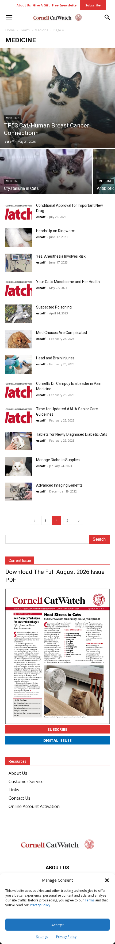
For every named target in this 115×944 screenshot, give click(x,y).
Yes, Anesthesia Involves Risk (61, 256)
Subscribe (57, 729)
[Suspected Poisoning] (18, 313)
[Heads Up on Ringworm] (18, 237)
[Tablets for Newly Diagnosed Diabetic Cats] (18, 441)
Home (10, 30)
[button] (107, 880)
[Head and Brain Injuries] (18, 364)
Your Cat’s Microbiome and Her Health (68, 282)
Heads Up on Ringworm (55, 231)
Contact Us (19, 798)
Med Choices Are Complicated (61, 332)
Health (25, 30)
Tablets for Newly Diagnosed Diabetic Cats (71, 434)
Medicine (41, 30)
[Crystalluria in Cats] (46, 183)
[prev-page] (34, 520)
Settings (42, 936)
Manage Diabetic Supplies (58, 460)
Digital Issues (57, 740)
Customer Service (26, 781)
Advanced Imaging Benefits (59, 485)
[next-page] (78, 520)
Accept (57, 924)
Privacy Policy (40, 905)
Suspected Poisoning (54, 307)
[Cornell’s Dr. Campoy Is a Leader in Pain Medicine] (18, 390)
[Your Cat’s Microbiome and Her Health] (18, 288)
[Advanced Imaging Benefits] (18, 492)
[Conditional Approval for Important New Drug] (18, 212)
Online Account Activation (34, 806)
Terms (89, 900)
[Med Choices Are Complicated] (18, 339)
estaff (9, 142)
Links (14, 790)
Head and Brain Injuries (55, 358)
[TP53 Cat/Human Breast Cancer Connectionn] (57, 98)
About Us (18, 773)
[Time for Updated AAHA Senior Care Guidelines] (18, 415)
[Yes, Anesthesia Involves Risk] (18, 263)
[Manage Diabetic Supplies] (18, 466)
